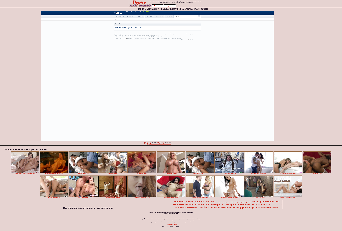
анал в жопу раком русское (243, 207)
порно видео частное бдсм (258, 204)
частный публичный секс (187, 207)
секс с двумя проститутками (240, 202)
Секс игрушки (167, 144)
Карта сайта (169, 224)
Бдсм (148, 144)
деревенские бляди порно (269, 207)
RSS (175, 224)
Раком (161, 144)
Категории (157, 6)
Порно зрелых (154, 144)
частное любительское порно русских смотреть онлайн (215, 204)
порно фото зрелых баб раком (222, 202)
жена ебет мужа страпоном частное (194, 201)
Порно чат (170, 6)
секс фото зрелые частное (212, 207)
